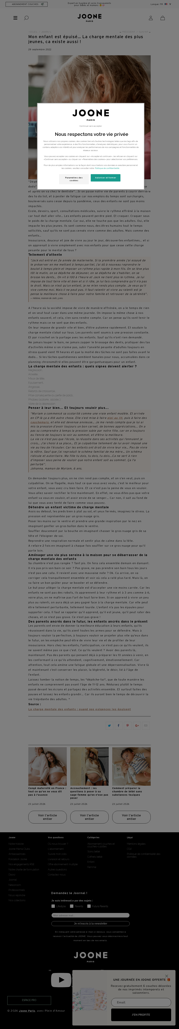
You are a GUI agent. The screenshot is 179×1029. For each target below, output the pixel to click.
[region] (90, 146)
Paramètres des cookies (74, 179)
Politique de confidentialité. (107, 168)
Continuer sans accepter (91, 126)
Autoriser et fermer (105, 177)
